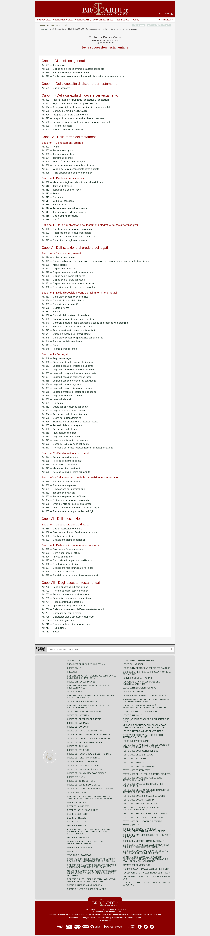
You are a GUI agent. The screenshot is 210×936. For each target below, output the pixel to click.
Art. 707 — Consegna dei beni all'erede (61, 613)
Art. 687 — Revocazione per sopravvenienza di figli (67, 511)
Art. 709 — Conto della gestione (58, 620)
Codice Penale (82, 20)
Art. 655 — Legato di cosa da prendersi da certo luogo (69, 381)
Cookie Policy (118, 918)
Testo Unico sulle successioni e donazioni (145, 814)
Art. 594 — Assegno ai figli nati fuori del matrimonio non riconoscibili (76, 107)
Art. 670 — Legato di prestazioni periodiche (63, 436)
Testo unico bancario (134, 759)
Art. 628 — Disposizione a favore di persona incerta (68, 272)
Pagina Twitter (146, 926)
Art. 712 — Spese (50, 631)
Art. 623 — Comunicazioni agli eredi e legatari (65, 240)
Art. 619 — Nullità (50, 219)
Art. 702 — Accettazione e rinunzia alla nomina (65, 594)
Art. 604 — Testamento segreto (57, 158)
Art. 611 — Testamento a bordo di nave (61, 190)
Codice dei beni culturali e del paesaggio (89, 735)
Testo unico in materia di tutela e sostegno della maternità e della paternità (146, 746)
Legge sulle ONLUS (132, 715)
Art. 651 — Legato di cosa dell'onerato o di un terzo (67, 366)
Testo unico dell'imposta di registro (142, 821)
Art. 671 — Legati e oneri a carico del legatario (65, 440)
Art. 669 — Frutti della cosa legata (59, 433)
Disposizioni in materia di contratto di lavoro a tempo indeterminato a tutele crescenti (91, 866)
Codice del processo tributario (84, 719)
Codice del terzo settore (81, 781)
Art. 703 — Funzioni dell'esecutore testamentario (66, 598)
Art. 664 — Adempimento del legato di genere (65, 414)
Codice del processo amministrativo (86, 742)
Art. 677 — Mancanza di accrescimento (61, 468)
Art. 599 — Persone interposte (57, 126)
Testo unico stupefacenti (136, 770)
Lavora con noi (105, 921)
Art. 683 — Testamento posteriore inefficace (64, 496)
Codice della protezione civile (83, 785)
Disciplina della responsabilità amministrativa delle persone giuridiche (144, 706)
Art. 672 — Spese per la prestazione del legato (65, 444)
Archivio (137, 918)
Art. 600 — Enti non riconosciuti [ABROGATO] (65, 129)
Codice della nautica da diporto (84, 765)
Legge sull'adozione (78, 838)
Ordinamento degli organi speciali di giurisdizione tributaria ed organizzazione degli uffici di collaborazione (145, 859)
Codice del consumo (78, 727)
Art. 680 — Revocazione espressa (59, 485)
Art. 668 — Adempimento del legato (59, 429)
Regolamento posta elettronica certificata (146, 873)
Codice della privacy (78, 723)
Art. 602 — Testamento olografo (57, 150)
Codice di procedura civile (81, 682)
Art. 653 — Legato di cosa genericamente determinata (69, 373)
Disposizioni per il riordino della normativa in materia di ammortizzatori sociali (91, 880)
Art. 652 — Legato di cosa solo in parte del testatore (68, 369)
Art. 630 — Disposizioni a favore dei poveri (63, 280)
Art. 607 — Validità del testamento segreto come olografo (70, 169)
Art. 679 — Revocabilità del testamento (61, 481)
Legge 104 (72, 851)
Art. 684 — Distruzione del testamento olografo (65, 500)
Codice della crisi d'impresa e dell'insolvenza (91, 789)
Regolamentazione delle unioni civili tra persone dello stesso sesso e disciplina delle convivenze (89, 831)
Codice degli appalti (77, 793)
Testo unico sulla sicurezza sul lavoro (144, 796)
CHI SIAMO (139, 25)
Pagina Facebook (140, 926)
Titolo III (119, 29)
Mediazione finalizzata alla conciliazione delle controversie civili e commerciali (144, 726)
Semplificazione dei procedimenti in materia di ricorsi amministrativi (146, 700)
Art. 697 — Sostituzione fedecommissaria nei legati (67, 568)
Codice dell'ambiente (78, 750)
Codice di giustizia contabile (82, 762)
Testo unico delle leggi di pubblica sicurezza (147, 774)
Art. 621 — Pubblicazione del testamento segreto (66, 233)
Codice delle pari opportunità (83, 758)
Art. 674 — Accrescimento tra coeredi (60, 457)
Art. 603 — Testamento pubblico (58, 154)
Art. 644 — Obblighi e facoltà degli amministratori (66, 334)
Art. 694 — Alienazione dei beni (58, 556)
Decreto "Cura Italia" (78, 822)
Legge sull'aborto (77, 802)
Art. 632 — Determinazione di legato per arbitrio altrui (68, 287)
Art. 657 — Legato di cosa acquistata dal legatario (67, 388)
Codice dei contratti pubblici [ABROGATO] (88, 738)
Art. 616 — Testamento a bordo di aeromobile (64, 208)
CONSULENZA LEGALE (158, 25)
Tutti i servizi (164, 20)
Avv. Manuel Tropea (113, 911)
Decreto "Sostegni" (77, 814)
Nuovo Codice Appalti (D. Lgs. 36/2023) (86, 664)
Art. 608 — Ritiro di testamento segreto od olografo (67, 173)
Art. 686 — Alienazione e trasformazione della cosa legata (71, 507)
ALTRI (135, 20)
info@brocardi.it (89, 918)
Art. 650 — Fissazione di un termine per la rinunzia (67, 362)
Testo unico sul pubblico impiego (140, 751)
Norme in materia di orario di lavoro (86, 889)
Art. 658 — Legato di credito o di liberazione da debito (69, 392)
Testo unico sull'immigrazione (139, 766)
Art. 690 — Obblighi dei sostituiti (58, 536)
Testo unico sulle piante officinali (141, 804)
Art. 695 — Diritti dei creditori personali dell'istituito (67, 560)
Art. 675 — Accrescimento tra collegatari (62, 461)
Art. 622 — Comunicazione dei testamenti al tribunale (68, 236)
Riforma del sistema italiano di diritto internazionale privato (143, 736)
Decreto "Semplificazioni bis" (82, 810)
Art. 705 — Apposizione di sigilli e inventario (64, 605)
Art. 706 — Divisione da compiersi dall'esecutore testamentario (73, 609)
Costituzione (123, 20)
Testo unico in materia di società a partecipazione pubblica (141, 809)
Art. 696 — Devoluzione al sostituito (60, 564)
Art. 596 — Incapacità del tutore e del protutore (65, 114)
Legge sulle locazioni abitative (139, 688)
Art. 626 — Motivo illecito (54, 265)
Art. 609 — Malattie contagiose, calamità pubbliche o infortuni (72, 182)
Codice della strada (78, 715)
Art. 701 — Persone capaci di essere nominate (65, 591)
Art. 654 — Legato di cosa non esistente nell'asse (66, 377)
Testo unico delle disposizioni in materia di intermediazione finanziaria (146, 791)
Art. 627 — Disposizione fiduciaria (59, 268)
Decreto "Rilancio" (77, 818)
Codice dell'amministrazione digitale (86, 773)
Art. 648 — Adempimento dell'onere (59, 349)
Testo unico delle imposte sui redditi (143, 817)
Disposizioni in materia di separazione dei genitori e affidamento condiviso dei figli (89, 797)
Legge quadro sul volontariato (140, 711)
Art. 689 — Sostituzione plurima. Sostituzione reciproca (69, 532)
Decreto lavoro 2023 (78, 806)
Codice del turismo (77, 746)
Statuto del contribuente (136, 865)
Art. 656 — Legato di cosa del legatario (61, 384)
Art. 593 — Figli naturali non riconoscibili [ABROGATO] (69, 103)
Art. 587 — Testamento (53, 65)
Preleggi (72, 672)
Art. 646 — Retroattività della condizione (62, 341)
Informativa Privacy (104, 918)
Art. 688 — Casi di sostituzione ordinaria (62, 528)
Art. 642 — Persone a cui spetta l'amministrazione (67, 326)
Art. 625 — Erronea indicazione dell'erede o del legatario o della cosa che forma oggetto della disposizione (95, 261)
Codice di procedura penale (82, 702)
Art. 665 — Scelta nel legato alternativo (61, 418)
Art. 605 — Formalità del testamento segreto (64, 161)
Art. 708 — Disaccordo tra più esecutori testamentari (68, 617)
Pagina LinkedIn (152, 926)
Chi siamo (129, 918)
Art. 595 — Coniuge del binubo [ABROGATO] (64, 111)
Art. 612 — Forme (50, 193)
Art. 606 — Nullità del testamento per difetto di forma (68, 165)
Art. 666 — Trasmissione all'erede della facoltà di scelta (70, 421)
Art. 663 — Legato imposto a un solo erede (63, 410)
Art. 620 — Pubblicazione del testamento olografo (67, 229)
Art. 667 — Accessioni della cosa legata (62, 425)
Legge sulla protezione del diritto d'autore (146, 668)
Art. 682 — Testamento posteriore (58, 493)
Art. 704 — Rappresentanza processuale (62, 602)
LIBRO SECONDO (84, 29)
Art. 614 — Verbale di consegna (58, 201)
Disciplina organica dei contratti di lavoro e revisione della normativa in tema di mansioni (91, 860)
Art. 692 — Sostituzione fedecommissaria (62, 549)
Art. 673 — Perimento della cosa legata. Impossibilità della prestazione (77, 447)
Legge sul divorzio (77, 826)
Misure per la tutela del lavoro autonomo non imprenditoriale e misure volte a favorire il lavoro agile (92, 873)
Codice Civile (43, 20)
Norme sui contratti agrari (137, 678)
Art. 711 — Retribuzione (54, 628)
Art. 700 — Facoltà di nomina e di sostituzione (65, 587)
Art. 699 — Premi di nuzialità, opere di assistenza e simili (70, 575)
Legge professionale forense (139, 660)
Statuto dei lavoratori (79, 855)
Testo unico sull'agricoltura (138, 800)
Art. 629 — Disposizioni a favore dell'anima (63, 276)
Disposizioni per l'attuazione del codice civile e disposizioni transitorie (91, 677)
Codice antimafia (76, 777)
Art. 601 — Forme (50, 146)
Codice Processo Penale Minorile (85, 711)
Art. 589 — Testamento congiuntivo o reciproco (65, 72)
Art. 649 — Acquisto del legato (57, 358)
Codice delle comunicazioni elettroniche (89, 754)
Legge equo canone (133, 692)
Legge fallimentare (133, 664)
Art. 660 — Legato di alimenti (56, 399)
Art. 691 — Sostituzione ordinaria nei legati (63, 540)
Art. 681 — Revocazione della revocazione (63, 489)
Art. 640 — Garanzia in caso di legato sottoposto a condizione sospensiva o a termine (85, 323)
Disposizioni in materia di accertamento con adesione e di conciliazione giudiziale (146, 846)
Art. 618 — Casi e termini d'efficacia (60, 216)
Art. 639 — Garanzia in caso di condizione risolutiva (68, 319)
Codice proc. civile (62, 20)
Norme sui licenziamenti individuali (85, 885)
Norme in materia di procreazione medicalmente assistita (85, 842)
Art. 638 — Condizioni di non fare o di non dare (65, 315)
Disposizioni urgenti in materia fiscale (143, 841)
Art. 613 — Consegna (52, 197)
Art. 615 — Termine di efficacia (57, 204)
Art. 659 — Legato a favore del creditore (62, 395)
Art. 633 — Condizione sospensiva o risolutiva (65, 297)
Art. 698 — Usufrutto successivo (58, 571)
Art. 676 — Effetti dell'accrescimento (60, 464)
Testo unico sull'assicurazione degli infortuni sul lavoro (142, 779)
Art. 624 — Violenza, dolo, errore (58, 257)
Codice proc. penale (103, 20)
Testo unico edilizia (133, 762)
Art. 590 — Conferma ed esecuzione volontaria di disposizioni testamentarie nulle (83, 76)
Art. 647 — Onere (50, 345)
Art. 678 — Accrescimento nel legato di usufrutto (66, 472)
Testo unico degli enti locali (138, 755)
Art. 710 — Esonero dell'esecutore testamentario (66, 624)
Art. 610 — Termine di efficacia (57, 186)
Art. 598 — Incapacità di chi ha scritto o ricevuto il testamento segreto (76, 122)
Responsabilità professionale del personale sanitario (141, 683)
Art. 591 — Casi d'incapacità (56, 88)
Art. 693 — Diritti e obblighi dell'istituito (61, 553)
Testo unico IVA (131, 825)
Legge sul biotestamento (80, 847)
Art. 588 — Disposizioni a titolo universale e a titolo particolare (73, 69)
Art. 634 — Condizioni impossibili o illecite (63, 300)
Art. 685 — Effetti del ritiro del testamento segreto (66, 504)
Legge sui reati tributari (136, 741)
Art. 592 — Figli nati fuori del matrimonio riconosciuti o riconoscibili (75, 100)
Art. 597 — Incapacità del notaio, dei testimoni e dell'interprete (73, 118)
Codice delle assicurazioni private (85, 731)
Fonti (51, 29)
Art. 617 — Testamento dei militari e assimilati (65, 212)
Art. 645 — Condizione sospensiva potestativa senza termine (72, 337)
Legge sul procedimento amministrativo (144, 696)
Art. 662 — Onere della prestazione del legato (65, 407)
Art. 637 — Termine (51, 311)
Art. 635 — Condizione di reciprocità (60, 304)
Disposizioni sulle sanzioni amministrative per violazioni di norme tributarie (145, 852)
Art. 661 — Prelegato (52, 403)
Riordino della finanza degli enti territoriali (147, 869)
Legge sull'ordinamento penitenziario (143, 731)
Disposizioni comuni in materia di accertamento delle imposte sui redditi (144, 830)
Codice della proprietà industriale (86, 769)
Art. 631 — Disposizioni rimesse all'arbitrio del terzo (68, 283)
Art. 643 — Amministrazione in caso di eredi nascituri (68, 330)
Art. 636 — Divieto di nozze (55, 308)
